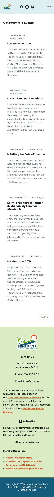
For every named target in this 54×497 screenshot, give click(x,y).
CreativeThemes (27, 489)
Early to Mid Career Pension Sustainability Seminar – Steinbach (25, 206)
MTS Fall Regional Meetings (25, 98)
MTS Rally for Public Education (27, 154)
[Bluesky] (32, 7)
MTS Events (20, 38)
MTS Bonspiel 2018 (19, 261)
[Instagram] (27, 7)
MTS (12, 38)
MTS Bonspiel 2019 (19, 43)
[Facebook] (21, 7)
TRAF (43, 198)
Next (43, 317)
